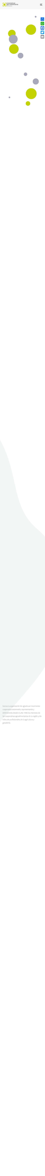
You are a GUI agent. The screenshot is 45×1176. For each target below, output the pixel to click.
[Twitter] (42, 32)
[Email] (42, 37)
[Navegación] (35, 5)
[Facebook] (42, 28)
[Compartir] (42, 19)
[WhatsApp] (42, 23)
